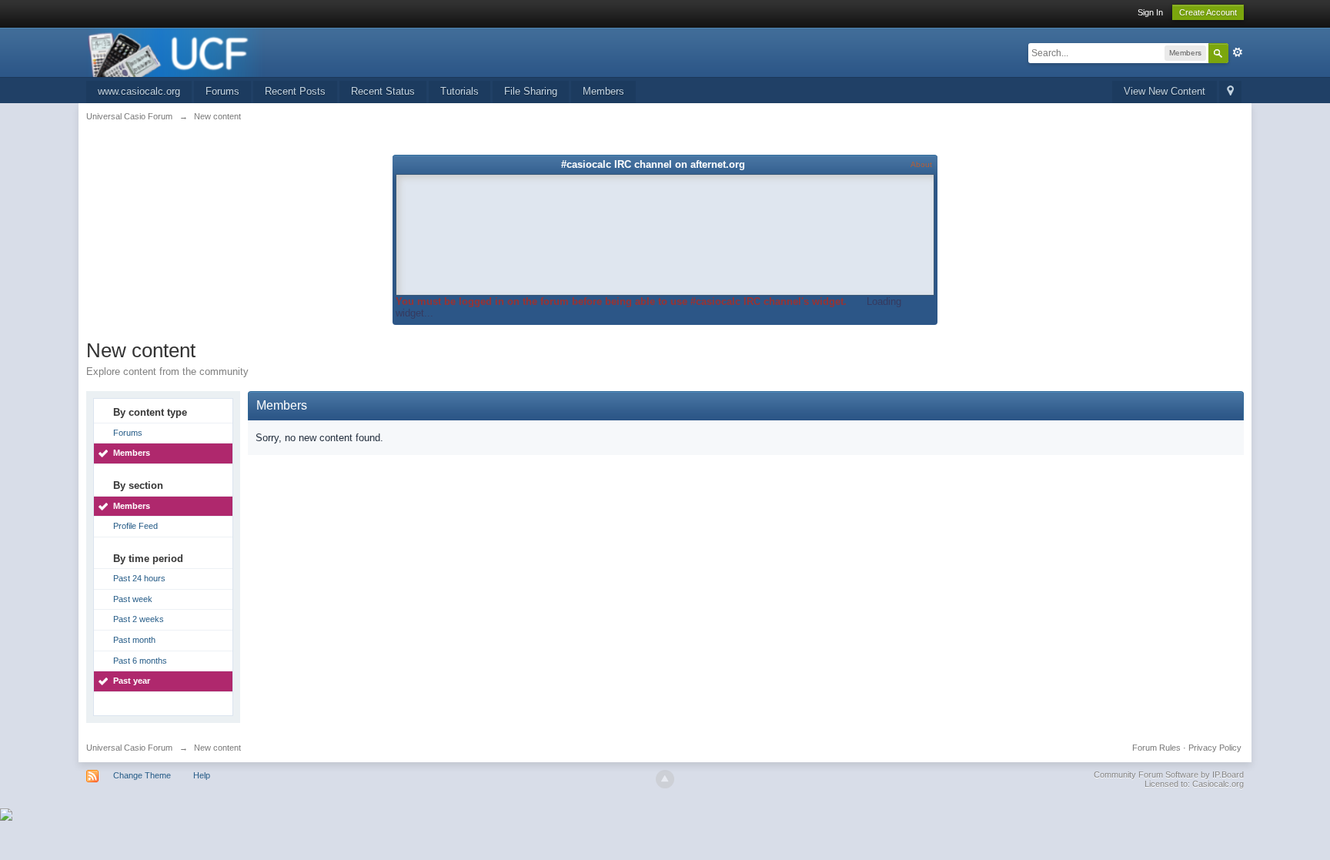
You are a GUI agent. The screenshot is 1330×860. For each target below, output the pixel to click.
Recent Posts (295, 91)
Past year (131, 680)
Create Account (1208, 12)
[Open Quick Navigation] (1230, 92)
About (921, 164)
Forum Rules (1156, 747)
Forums (222, 91)
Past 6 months (140, 660)
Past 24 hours (139, 578)
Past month (134, 639)
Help (201, 775)
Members (603, 91)
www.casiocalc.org (139, 91)
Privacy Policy (1214, 747)
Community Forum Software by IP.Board (1169, 774)
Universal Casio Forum (129, 747)
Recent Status (383, 91)
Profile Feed (135, 525)
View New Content (1164, 91)
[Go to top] (665, 779)
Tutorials (459, 91)
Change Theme (142, 775)
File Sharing (530, 91)
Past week (132, 599)
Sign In (1150, 12)
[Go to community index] (175, 51)
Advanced (1237, 52)
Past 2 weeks (138, 619)
